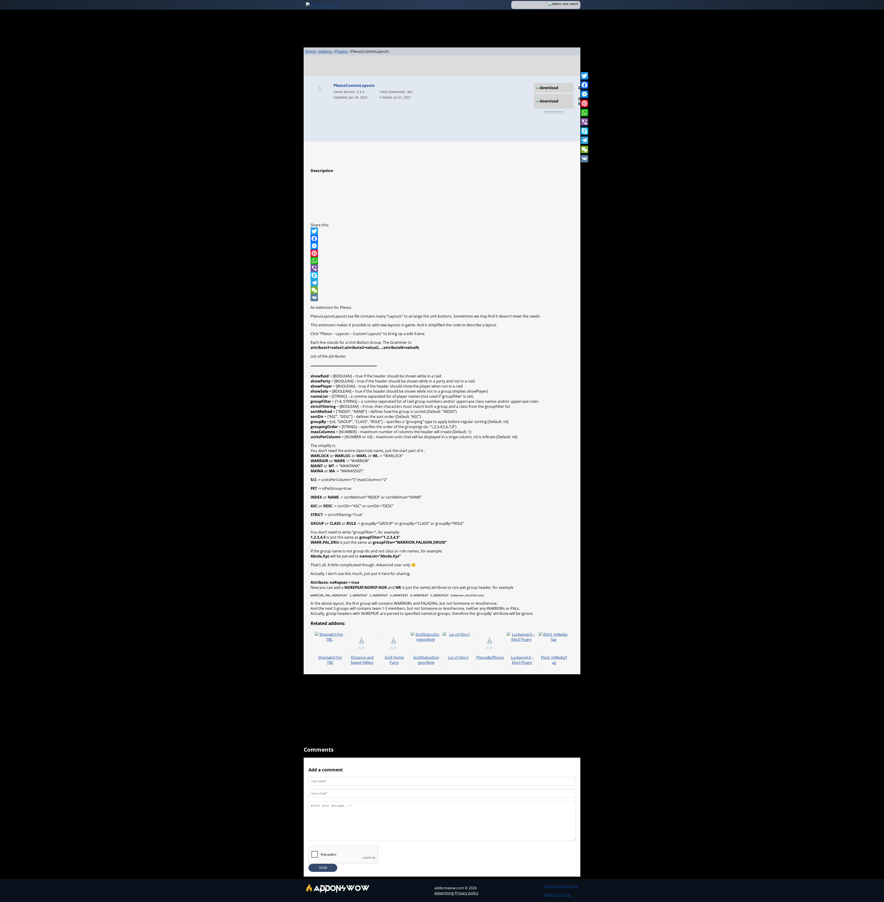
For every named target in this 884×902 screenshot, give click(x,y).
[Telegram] (584, 140)
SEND (323, 868)
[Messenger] (584, 94)
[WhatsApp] (584, 112)
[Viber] (584, 121)
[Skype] (584, 131)
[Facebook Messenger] (442, 246)
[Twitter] (584, 75)
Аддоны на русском (560, 886)
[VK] (584, 158)
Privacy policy (466, 893)
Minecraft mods (557, 894)
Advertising (444, 893)
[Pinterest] (584, 103)
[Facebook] (584, 85)
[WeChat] (584, 149)
